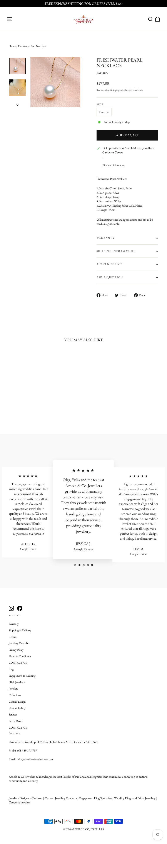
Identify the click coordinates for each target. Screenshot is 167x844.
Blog (11, 669)
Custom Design (17, 701)
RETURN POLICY (109, 264)
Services (13, 714)
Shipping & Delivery (20, 630)
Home (12, 46)
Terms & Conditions (20, 656)
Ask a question (110, 277)
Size (100, 104)
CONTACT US (18, 662)
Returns (13, 637)
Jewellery (13, 688)
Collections (15, 695)
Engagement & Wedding (22, 676)
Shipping (114, 90)
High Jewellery (17, 682)
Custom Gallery (17, 708)
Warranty (14, 624)
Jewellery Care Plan (19, 643)
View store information (113, 164)
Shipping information (116, 250)
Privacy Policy (16, 650)
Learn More (15, 721)
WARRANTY (105, 237)
